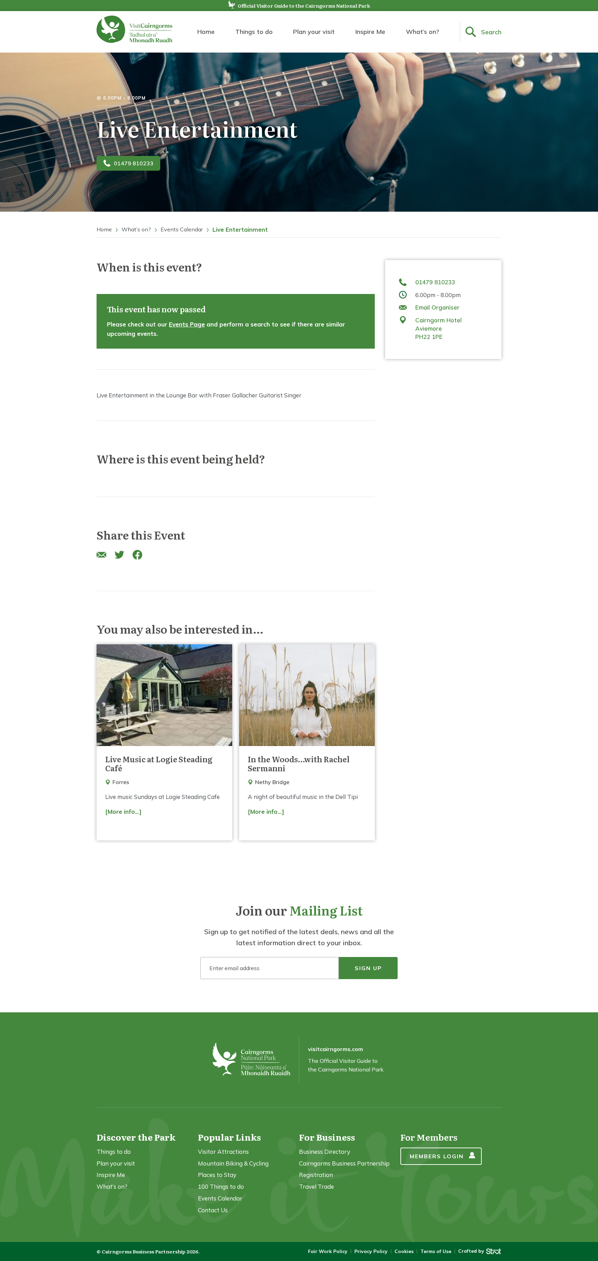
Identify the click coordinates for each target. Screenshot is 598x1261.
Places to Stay (217, 1174)
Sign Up (368, 968)
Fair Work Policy (327, 1251)
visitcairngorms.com (335, 1049)
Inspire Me (370, 32)
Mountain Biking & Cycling (233, 1163)
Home (206, 32)
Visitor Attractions (223, 1151)
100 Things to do (221, 1186)
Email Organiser (437, 307)
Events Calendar (182, 229)
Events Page (187, 324)
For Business (327, 1137)
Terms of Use (435, 1251)
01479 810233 (133, 163)
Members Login (437, 1156)
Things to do (254, 32)
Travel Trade (316, 1186)
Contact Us (213, 1210)
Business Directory (324, 1151)
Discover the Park (136, 1137)
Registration (316, 1174)
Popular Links (229, 1137)
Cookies (404, 1251)
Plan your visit (314, 32)
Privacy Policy (371, 1251)
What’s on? (422, 32)
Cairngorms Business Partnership (344, 1163)
